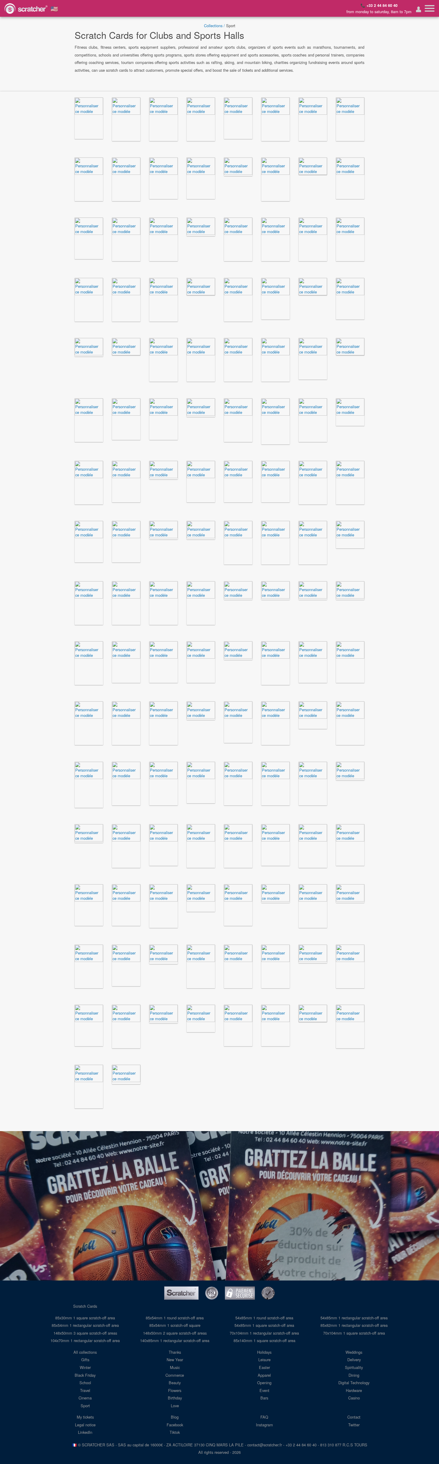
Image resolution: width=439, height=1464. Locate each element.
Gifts (85, 1359)
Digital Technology (353, 1382)
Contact (353, 1417)
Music (175, 1367)
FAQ (264, 1417)
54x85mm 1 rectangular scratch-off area (354, 1318)
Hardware (354, 1390)
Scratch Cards (85, 1306)
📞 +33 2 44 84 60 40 (378, 5)
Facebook (175, 1425)
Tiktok (175, 1432)
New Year (175, 1359)
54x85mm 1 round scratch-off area (264, 1318)
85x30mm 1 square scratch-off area (85, 1318)
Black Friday (85, 1375)
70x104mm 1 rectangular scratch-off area (264, 1333)
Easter (264, 1367)
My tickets (85, 1417)
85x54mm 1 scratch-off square (174, 1325)
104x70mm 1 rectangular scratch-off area (85, 1340)
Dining (354, 1375)
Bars (264, 1398)
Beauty (175, 1382)
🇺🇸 (54, 8)
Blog (175, 1417)
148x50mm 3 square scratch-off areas (85, 1333)
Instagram (264, 1425)
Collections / (214, 25)
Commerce (174, 1375)
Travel (85, 1390)
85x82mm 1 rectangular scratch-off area (354, 1325)
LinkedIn (85, 1432)
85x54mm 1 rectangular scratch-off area (85, 1325)
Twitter (354, 1425)
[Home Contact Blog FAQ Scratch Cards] (430, 8)
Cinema (85, 1398)
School (85, 1382)
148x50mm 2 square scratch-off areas (175, 1333)
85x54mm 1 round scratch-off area (175, 1318)
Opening (264, 1382)
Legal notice (85, 1425)
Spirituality (354, 1367)
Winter (85, 1367)
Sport (85, 1405)
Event (264, 1390)
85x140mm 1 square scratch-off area (264, 1340)
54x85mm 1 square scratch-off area (264, 1325)
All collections (85, 1352)
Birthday (175, 1398)
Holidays (264, 1352)
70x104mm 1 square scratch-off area (354, 1333)
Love (175, 1405)
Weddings (354, 1352)
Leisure (264, 1359)
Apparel (264, 1375)
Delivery (354, 1359)
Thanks (175, 1352)
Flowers (174, 1390)
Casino (354, 1398)
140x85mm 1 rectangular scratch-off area (174, 1340)
